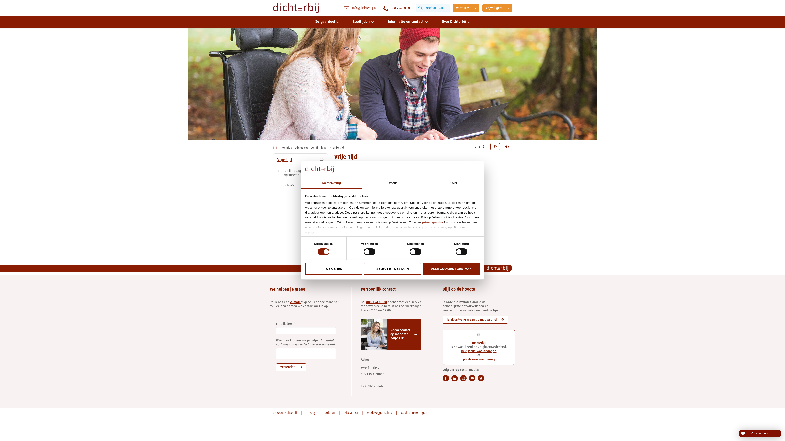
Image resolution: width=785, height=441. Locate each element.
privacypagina (432, 222)
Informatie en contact (406, 22)
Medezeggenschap (379, 413)
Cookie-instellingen (414, 413)
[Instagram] (463, 378)
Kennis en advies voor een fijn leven (304, 147)
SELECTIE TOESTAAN (392, 269)
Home (275, 147)
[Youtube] (472, 378)
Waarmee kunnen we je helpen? (299, 340)
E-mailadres (284, 324)
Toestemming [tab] (331, 183)
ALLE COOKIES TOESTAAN (451, 269)
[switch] (369, 251)
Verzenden (287, 367)
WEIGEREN (333, 269)
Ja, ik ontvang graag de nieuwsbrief (472, 319)
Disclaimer (351, 413)
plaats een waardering (479, 359)
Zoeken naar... (435, 8)
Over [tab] (453, 183)
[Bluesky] (481, 378)
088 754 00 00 (376, 302)
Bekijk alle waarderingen (478, 351)
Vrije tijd (338, 147)
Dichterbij (479, 343)
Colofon (330, 413)
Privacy (311, 413)
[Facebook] (446, 378)
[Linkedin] (454, 378)
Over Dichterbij (454, 22)
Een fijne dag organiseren (292, 173)
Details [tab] (393, 183)
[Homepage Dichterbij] (296, 8)
